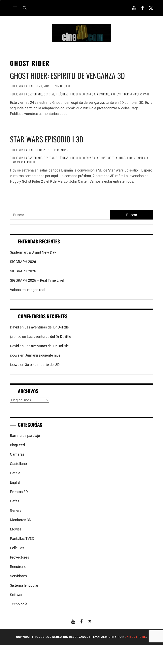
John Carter (137, 158)
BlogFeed (17, 445)
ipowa (14, 355)
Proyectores (19, 557)
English (15, 482)
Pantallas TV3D (22, 538)
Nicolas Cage (141, 94)
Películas (62, 94)
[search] (24, 8)
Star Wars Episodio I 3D (46, 139)
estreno (104, 94)
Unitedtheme (135, 636)
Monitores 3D (20, 520)
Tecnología (18, 604)
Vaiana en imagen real (27, 290)
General (49, 94)
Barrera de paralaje (25, 435)
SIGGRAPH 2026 (23, 262)
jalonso (65, 86)
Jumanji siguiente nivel (43, 355)
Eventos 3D (19, 492)
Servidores (18, 576)
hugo (121, 158)
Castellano (35, 94)
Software (17, 595)
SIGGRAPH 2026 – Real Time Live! (37, 280)
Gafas (14, 501)
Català (15, 473)
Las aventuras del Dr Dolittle (46, 327)
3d (93, 94)
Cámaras (17, 454)
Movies (15, 529)
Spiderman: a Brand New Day (33, 252)
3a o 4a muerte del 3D (42, 365)
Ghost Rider (121, 94)
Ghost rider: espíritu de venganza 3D (67, 75)
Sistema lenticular (24, 585)
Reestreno (18, 567)
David (14, 327)
